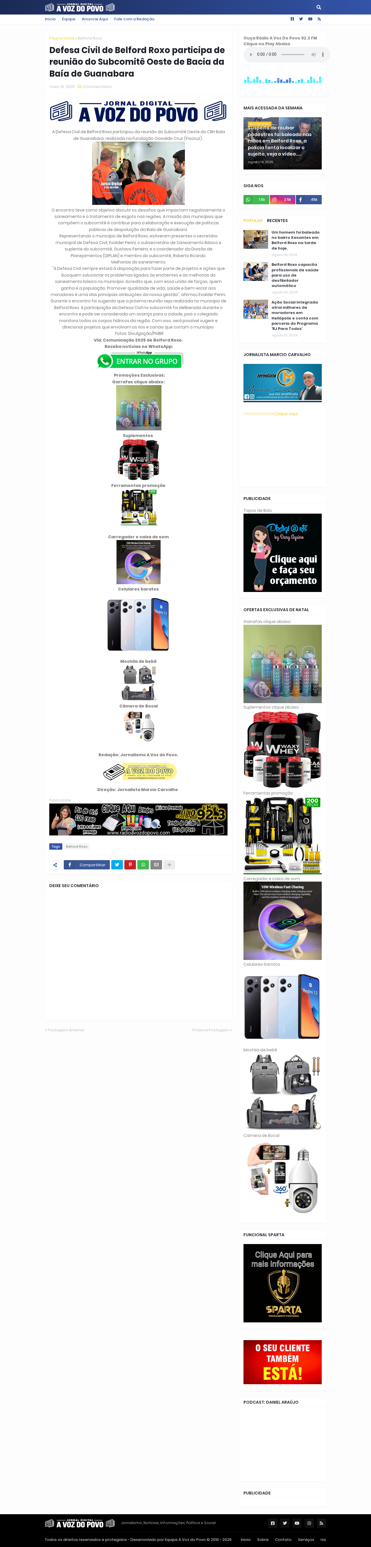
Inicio (246, 1539)
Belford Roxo (90, 38)
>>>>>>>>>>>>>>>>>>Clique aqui (270, 414)
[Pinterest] (130, 864)
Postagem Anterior (66, 1030)
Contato (283, 1539)
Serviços (306, 1539)
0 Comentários (97, 86)
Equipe (68, 19)
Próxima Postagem (210, 1030)
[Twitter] (117, 864)
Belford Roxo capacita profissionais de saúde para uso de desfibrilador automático (295, 275)
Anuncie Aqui (95, 19)
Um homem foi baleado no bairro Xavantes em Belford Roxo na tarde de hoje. (296, 240)
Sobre (263, 1539)
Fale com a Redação (134, 19)
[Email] (156, 864)
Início (50, 19)
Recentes (277, 220)
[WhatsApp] (143, 864)
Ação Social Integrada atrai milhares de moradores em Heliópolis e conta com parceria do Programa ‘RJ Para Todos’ (295, 315)
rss (323, 1539)
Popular (253, 220)
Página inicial (61, 38)
